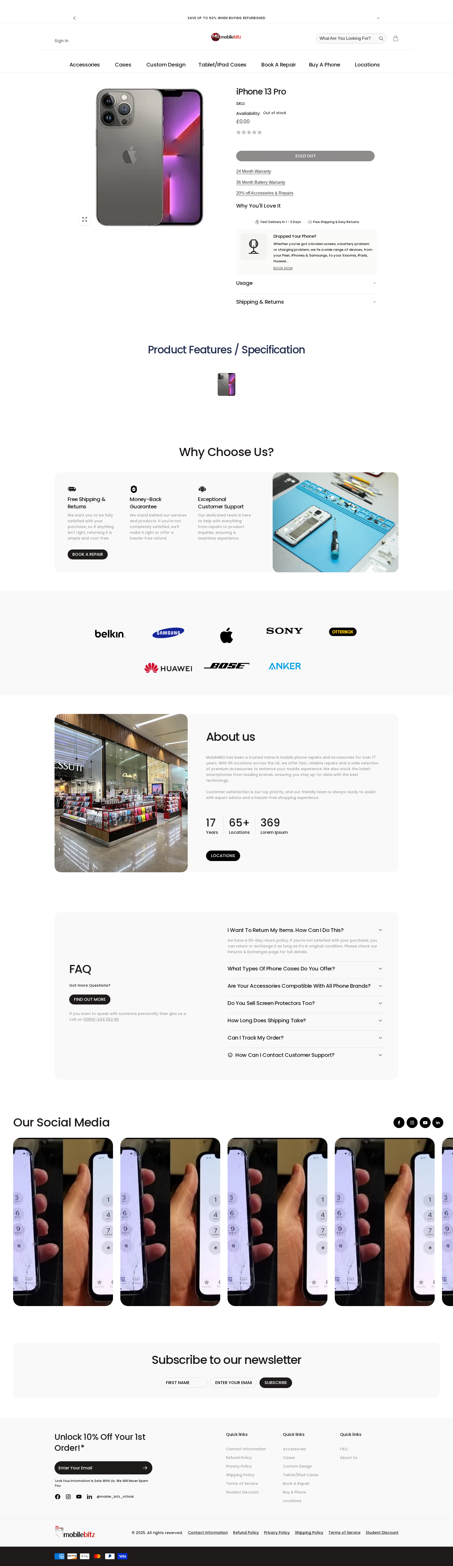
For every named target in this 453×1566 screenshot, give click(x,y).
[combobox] (353, 38)
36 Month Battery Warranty (260, 182)
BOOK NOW (283, 268)
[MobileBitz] (75, 1537)
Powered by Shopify (385, 1555)
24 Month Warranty (253, 171)
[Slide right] (378, 18)
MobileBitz (365, 1555)
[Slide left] (74, 18)
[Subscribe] (145, 1467)
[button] (85, 65)
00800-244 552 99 (101, 1019)
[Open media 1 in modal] (149, 157)
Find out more (90, 999)
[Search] (381, 38)
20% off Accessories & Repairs (264, 193)
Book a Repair (87, 554)
